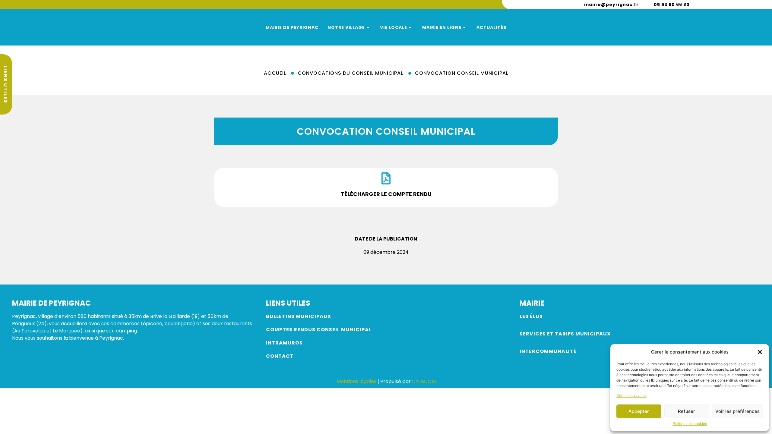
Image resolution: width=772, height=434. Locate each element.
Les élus (532, 316)
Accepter (638, 411)
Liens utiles (5, 84)
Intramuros (284, 342)
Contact (280, 356)
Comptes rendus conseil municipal (319, 329)
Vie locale (393, 27)
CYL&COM (424, 381)
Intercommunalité (548, 351)
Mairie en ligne (441, 27)
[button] (760, 352)
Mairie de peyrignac (292, 27)
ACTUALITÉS (491, 27)
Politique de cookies (690, 423)
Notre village (346, 27)
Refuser (686, 411)
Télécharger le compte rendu (386, 194)
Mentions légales (356, 381)
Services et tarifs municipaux (565, 333)
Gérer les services (631, 395)
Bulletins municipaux (298, 316)
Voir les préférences (737, 411)
